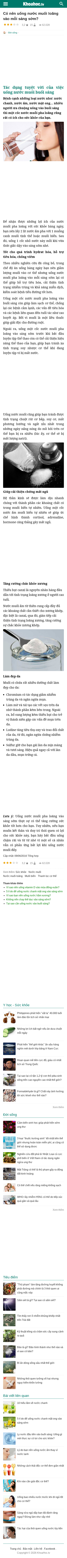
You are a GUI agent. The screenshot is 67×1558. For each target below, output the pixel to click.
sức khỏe (21, 872)
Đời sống (12, 32)
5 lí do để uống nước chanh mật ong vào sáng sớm (34, 891)
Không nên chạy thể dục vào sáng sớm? (28, 899)
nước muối (35, 872)
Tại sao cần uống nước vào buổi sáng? (28, 903)
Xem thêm (58, 1107)
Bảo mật (27, 1548)
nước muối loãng (13, 876)
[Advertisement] (33, 60)
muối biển (30, 876)
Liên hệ (38, 1548)
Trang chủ (15, 1548)
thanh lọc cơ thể (47, 876)
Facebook (49, 1548)
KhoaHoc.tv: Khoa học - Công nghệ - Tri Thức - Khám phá (33, 4)
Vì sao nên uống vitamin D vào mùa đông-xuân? (32, 887)
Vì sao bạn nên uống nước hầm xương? (28, 895)
